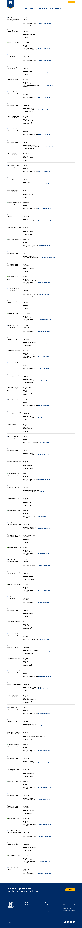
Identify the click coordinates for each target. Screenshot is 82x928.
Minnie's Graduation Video (45, 23)
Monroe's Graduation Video (44, 528)
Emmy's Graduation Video (45, 799)
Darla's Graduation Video (44, 479)
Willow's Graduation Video (44, 159)
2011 (56, 15)
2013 (50, 15)
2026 (8, 15)
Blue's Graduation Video (43, 380)
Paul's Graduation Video (43, 688)
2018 (34, 15)
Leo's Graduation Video (43, 417)
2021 (25, 15)
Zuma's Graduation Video (44, 553)
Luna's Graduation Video (44, 812)
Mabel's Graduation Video (45, 627)
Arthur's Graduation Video (45, 60)
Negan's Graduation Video (44, 48)
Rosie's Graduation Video (48, 85)
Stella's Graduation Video (44, 109)
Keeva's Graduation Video (45, 183)
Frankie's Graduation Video (44, 676)
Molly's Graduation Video (44, 331)
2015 (44, 15)
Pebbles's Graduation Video (48, 257)
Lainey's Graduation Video (44, 97)
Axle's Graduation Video (44, 701)
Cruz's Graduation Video (44, 504)
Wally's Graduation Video (44, 861)
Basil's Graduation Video (43, 516)
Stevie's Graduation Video (48, 146)
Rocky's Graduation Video (44, 245)
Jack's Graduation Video (43, 725)
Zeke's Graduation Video (43, 72)
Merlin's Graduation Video (44, 196)
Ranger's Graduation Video (44, 848)
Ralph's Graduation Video (43, 491)
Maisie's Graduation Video (44, 565)
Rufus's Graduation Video (44, 442)
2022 (21, 15)
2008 (66, 15)
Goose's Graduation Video (45, 836)
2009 (62, 15)
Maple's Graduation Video (44, 282)
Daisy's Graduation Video (44, 602)
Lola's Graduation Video (44, 664)
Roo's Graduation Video (43, 270)
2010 (59, 15)
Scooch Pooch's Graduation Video (46, 393)
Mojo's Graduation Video (44, 762)
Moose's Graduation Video (44, 208)
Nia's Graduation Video (43, 430)
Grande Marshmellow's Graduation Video (47, 541)
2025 (11, 15)
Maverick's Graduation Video (45, 220)
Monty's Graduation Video (44, 35)
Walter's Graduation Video (44, 122)
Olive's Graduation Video (43, 233)
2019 (31, 15)
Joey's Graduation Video (44, 368)
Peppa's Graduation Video (45, 824)
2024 (15, 15)
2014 (47, 15)
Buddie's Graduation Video (44, 775)
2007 (69, 15)
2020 (28, 15)
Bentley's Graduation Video (44, 787)
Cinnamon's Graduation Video (45, 319)
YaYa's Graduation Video (43, 639)
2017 (37, 15)
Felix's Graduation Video (43, 294)
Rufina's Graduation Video (44, 590)
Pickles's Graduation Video (44, 873)
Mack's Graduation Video (43, 738)
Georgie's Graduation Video (45, 651)
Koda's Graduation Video (44, 713)
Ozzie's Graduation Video (48, 306)
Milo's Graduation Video (43, 405)
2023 (18, 15)
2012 (53, 15)
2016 (41, 15)
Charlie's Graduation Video (44, 614)
